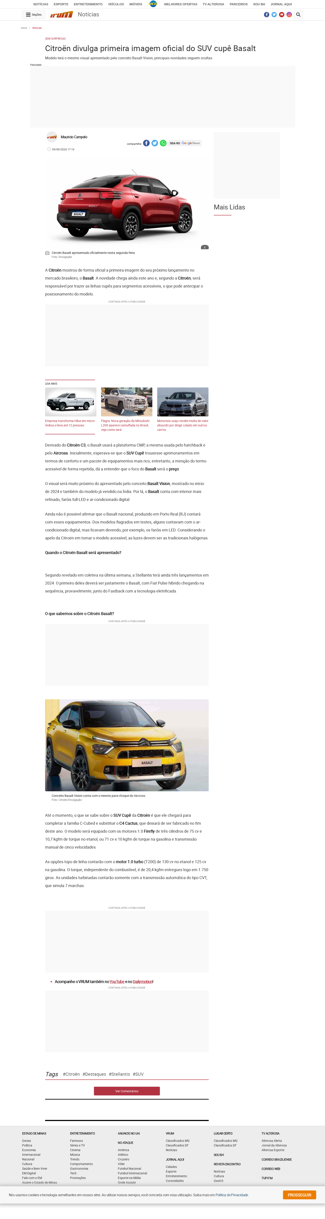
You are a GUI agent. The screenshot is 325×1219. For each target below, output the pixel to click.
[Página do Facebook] (266, 15)
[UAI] (153, 4)
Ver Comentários (126, 1091)
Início (24, 27)
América (123, 1150)
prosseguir (299, 1195)
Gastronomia (79, 1168)
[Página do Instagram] (289, 15)
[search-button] (298, 14)
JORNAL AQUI (281, 4)
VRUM (170, 1133)
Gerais (26, 1140)
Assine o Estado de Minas (39, 1182)
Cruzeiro (123, 1159)
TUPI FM (267, 1178)
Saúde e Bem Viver (34, 1168)
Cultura (27, 1164)
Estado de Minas (34, 1133)
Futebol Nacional (129, 1168)
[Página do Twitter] (274, 15)
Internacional (31, 1154)
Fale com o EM (32, 1178)
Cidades (171, 1167)
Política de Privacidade (232, 1194)
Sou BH (259, 4)
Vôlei (121, 1164)
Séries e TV (77, 1145)
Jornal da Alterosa (274, 1145)
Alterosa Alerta (272, 1140)
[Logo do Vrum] (61, 15)
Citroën (72, 1074)
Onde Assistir (127, 1182)
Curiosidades (175, 1181)
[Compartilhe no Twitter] (154, 144)
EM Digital (29, 1173)
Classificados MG (178, 1140)
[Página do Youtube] (281, 15)
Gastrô (218, 1181)
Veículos (116, 4)
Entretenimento (88, 4)
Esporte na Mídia (129, 1178)
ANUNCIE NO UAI (129, 1133)
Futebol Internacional (132, 1173)
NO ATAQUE (125, 1142)
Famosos (76, 1140)
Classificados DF (177, 1145)
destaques (95, 1074)
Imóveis (135, 4)
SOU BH (219, 1155)
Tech (73, 1173)
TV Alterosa (213, 4)
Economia (29, 1150)
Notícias (40, 4)
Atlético (123, 1154)
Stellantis (120, 1074)
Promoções (78, 1178)
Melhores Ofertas (180, 4)
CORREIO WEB (271, 1169)
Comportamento (81, 1164)
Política (27, 1145)
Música (75, 1154)
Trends (74, 1159)
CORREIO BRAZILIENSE (277, 1159)
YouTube (117, 981)
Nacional (28, 1159)
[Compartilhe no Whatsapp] (163, 144)
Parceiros (239, 4)
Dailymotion (142, 981)
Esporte (61, 4)
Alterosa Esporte (273, 1150)
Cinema (75, 1150)
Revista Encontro (227, 1164)
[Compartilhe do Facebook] (146, 144)
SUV (139, 1074)
